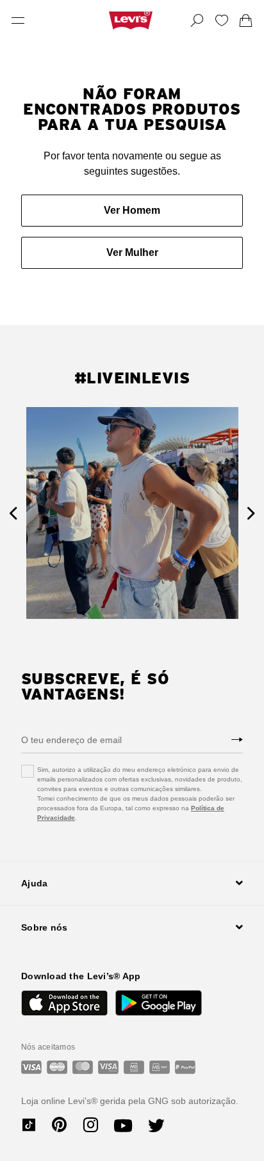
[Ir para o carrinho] (246, 20)
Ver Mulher (132, 252)
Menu (18, 20)
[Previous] (13, 513)
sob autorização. (203, 1101)
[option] (132, 513)
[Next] (250, 513)
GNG (158, 1101)
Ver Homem (132, 210)
